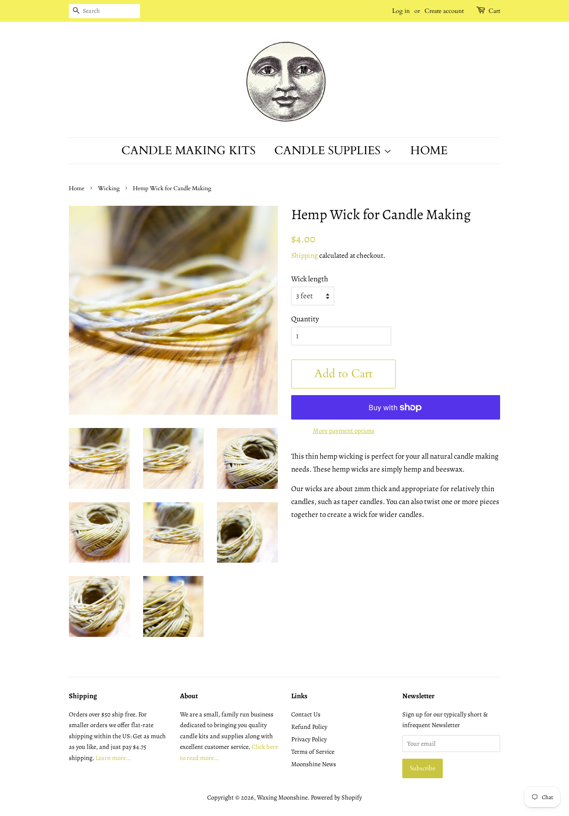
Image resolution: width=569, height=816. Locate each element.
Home (76, 188)
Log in (401, 11)
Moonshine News (313, 764)
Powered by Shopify (336, 797)
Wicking (109, 188)
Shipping (304, 255)
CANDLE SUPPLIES (329, 150)
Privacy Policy (309, 739)
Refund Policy (309, 726)
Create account (444, 11)
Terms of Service (312, 751)
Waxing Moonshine (282, 797)
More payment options (343, 430)
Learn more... (113, 757)
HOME (429, 150)
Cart (494, 11)
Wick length (309, 279)
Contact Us (306, 714)
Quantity (305, 319)
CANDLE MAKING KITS (188, 150)
